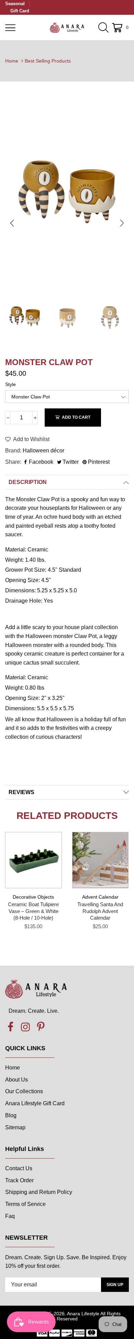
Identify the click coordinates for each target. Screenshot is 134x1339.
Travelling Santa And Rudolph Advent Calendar (100, 911)
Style (10, 384)
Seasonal (15, 3)
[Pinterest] (40, 1027)
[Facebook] (10, 1027)
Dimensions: (21, 590)
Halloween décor (43, 450)
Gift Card (19, 10)
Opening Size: (23, 580)
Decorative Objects (33, 897)
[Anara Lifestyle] (67, 27)
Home (11, 61)
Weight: (15, 560)
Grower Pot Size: (26, 570)
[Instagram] (25, 1027)
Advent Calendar (100, 897)
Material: (16, 549)
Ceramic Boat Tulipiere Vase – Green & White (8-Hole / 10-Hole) (33, 911)
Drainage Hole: (24, 601)
